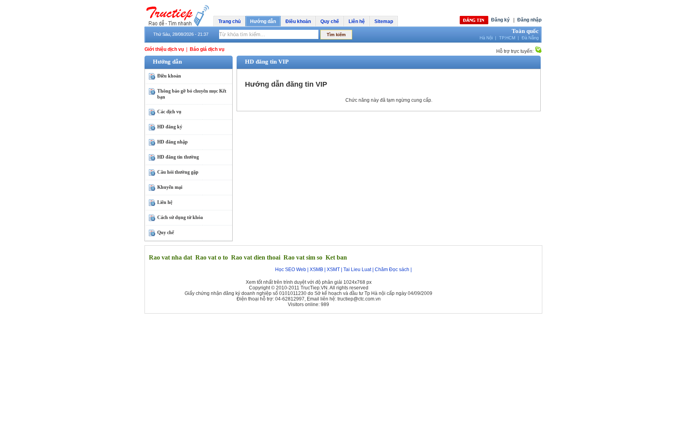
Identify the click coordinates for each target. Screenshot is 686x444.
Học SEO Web (290, 269)
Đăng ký (500, 20)
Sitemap (383, 21)
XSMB (316, 269)
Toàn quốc (525, 31)
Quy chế (329, 21)
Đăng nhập (529, 20)
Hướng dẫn (263, 21)
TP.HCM (507, 37)
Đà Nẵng (530, 37)
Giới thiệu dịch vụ (164, 49)
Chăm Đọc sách (392, 269)
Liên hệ (357, 21)
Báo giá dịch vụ (207, 49)
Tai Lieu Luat (357, 269)
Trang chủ (229, 21)
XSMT (333, 269)
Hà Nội (486, 37)
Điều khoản (298, 21)
